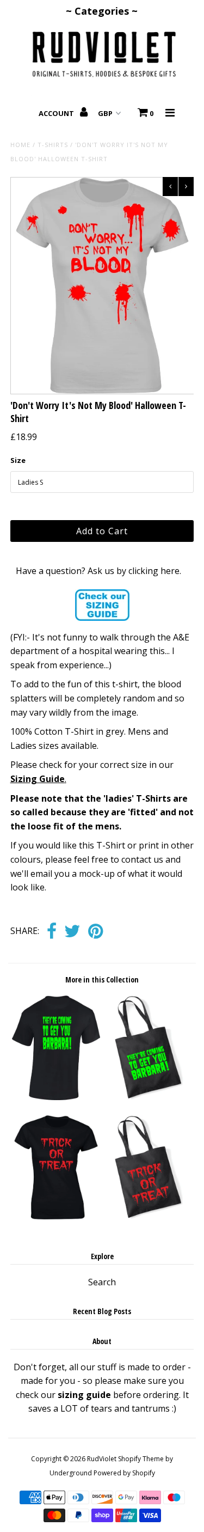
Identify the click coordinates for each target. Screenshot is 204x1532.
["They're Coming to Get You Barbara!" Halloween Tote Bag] (148, 1097)
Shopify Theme (141, 1458)
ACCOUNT (57, 113)
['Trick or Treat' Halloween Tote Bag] (148, 1216)
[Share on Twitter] (72, 932)
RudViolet (101, 1458)
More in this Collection (102, 979)
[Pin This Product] (95, 932)
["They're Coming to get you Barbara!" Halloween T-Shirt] (56, 1097)
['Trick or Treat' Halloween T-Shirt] (56, 1216)
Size (18, 460)
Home (20, 145)
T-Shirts (53, 145)
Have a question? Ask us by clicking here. (98, 571)
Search (102, 1282)
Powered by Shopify (124, 1473)
